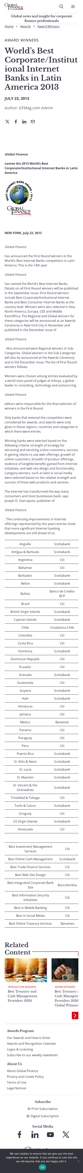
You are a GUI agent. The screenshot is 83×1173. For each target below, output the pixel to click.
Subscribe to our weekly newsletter (32, 1055)
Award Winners (48, 26)
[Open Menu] (73, 6)
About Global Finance (22, 1071)
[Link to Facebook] (19, 1134)
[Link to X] (65, 1134)
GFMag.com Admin (36, 107)
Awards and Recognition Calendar (31, 1043)
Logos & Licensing (20, 1049)
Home (9, 26)
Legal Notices (16, 1088)
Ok (42, 1167)
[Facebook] (17, 122)
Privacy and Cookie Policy (25, 1077)
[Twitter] (9, 122)
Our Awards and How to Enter (28, 1038)
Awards (25, 26)
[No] (78, 1161)
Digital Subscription (44, 1116)
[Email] (34, 122)
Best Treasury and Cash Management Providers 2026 (22, 996)
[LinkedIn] (26, 122)
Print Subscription (44, 1109)
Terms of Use (16, 1082)
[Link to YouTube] (50, 1134)
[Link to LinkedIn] (34, 1134)
